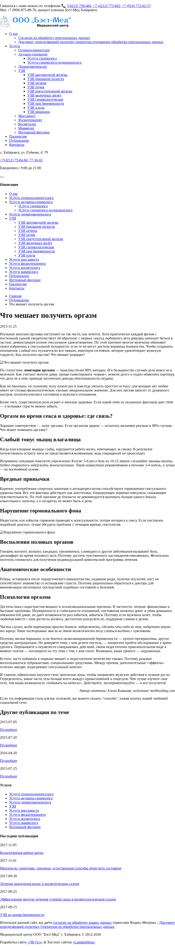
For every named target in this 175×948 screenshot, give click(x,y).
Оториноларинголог (34, 50)
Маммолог (26, 128)
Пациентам (18, 136)
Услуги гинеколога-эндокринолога (54, 62)
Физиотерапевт (30, 120)
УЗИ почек (35, 87)
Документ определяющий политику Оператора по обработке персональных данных (87, 925)
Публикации (19, 140)
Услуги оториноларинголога (31, 198)
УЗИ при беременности (45, 103)
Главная (15, 296)
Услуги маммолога (23, 272)
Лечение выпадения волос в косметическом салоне (39, 884)
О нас (13, 34)
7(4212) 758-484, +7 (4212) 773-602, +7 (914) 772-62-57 (109, 6)
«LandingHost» (84, 942)
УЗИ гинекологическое (45, 99)
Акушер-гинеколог (33, 54)
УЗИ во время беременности (22, 915)
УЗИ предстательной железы (49, 91)
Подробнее (8, 730)
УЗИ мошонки (38, 112)
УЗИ (21, 71)
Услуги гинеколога (42, 58)
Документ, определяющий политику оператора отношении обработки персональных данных (90, 42)
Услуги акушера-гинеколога (31, 202)
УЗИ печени (36, 83)
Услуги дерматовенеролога (30, 214)
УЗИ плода (35, 108)
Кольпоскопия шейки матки (22, 853)
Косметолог (27, 124)
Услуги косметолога (24, 268)
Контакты (16, 145)
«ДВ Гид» (35, 942)
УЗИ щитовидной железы (47, 75)
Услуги (14, 46)
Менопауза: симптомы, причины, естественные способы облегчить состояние (60, 868)
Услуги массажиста (24, 259)
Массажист (27, 116)
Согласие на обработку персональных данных (54, 38)
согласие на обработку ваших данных (82, 922)
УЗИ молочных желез (44, 95)
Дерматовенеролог (32, 66)
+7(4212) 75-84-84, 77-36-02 (21, 160)
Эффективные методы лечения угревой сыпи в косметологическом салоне (58, 899)
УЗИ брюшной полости (45, 79)
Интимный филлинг (34, 132)
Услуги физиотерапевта (27, 263)
